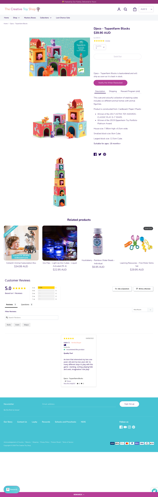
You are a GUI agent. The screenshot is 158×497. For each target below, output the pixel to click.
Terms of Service (67, 442)
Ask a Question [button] (123, 289)
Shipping (113, 91)
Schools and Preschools (65, 422)
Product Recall (56, 442)
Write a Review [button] (144, 289)
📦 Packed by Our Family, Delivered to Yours (79, 2)
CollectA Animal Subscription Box (21, 263)
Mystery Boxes (30, 18)
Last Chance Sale (63, 18)
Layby (34, 422)
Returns (28, 442)
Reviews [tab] (9, 304)
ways (26, 325)
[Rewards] (12, 489)
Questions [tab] (25, 304)
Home (6, 18)
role (9, 325)
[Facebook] (121, 427)
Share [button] (69, 381)
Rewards (46, 422)
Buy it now (117, 67)
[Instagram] (129, 427)
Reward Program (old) (130, 91)
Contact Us (22, 422)
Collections (44, 18)
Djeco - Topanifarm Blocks (73, 378)
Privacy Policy (44, 442)
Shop (15, 18)
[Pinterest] (134, 427)
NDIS (83, 422)
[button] (79, 494)
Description (100, 91)
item (17, 325)
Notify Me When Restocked (110, 82)
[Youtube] (125, 427)
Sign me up (129, 404)
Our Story (8, 422)
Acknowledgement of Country (14, 442)
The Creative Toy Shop (23, 445)
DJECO (98, 38)
